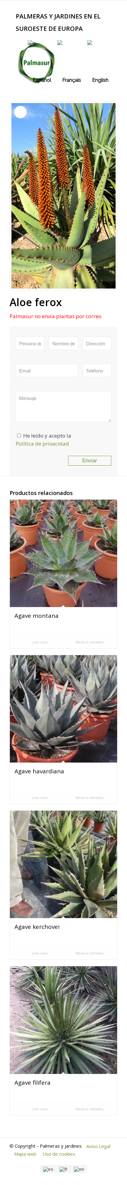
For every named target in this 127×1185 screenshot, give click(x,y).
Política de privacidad (42, 443)
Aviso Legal (98, 1146)
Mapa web (25, 1154)
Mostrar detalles (89, 642)
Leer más (39, 642)
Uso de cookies (59, 1154)
